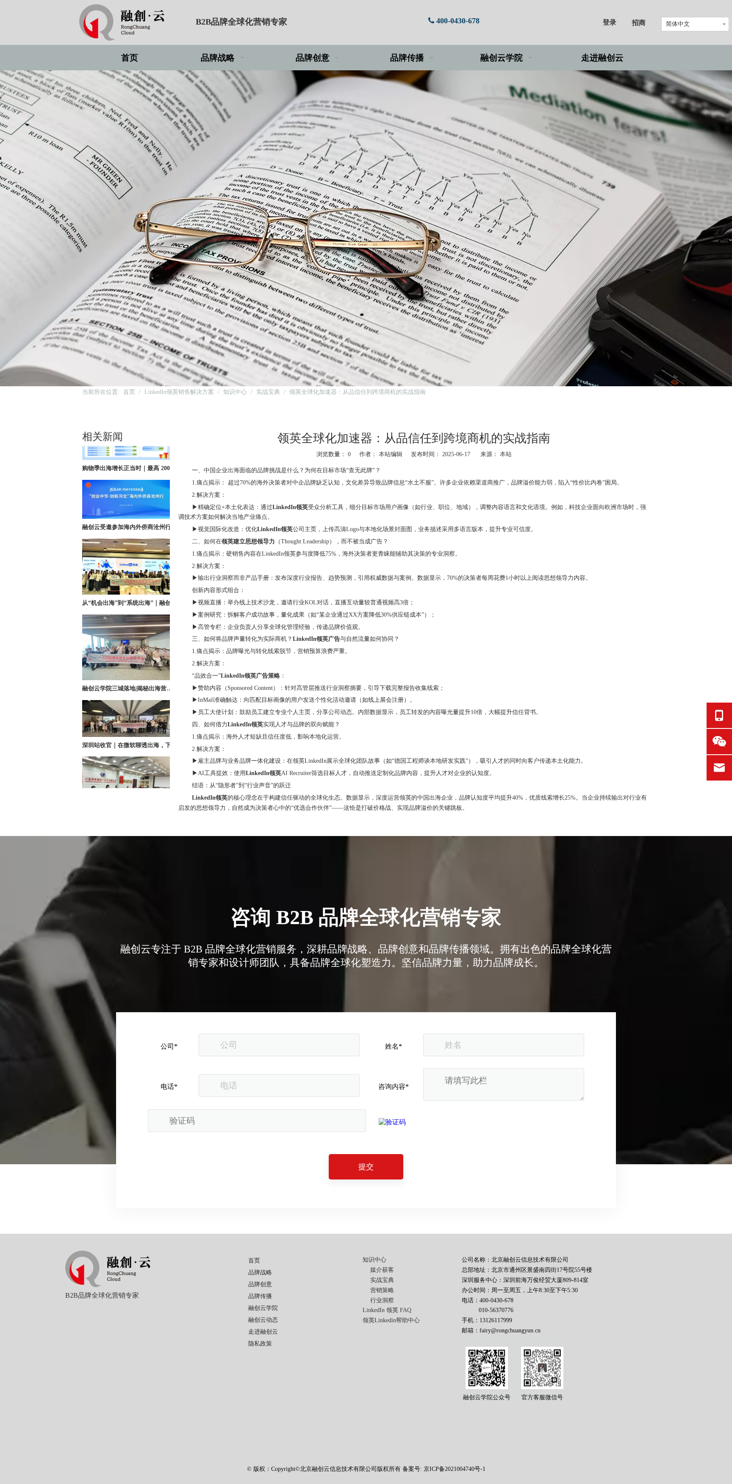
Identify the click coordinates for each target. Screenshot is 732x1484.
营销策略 (382, 1290)
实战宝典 (382, 1280)
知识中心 (374, 1260)
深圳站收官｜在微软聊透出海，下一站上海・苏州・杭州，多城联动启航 (130, 725)
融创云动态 (263, 1320)
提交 (366, 1167)
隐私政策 (260, 1343)
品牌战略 (260, 1272)
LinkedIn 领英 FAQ (387, 1310)
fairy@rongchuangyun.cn (510, 1330)
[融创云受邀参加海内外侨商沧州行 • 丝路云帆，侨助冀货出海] (126, 497)
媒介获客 (382, 1270)
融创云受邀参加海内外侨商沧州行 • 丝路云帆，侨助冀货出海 (130, 507)
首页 (254, 1260)
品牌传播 (260, 1296)
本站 (506, 454)
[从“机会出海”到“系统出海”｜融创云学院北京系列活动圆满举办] (126, 573)
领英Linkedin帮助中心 (391, 1320)
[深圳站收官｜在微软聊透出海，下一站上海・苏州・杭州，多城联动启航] (126, 715)
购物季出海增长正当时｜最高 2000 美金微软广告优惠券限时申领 (130, 448)
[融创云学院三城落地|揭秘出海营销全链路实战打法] (126, 658)
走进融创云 (263, 1332)
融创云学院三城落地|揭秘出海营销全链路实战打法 (130, 668)
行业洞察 (382, 1300)
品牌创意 (260, 1284)
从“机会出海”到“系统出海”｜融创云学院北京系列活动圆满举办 (130, 583)
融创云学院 (263, 1308)
